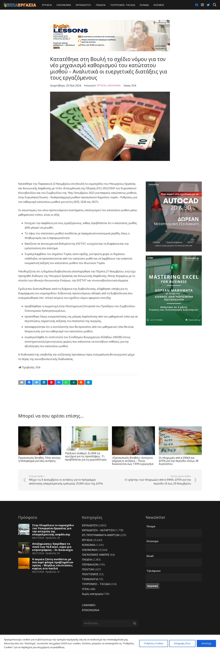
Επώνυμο (152, 541)
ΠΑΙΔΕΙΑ (87, 559)
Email (150, 556)
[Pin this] (51, 382)
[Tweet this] (36, 382)
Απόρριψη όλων (182, 643)
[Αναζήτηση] (214, 5)
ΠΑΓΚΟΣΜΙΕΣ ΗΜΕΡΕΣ (96, 554)
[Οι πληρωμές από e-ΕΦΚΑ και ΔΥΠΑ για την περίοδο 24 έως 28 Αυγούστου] (180, 440)
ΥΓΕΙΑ (85, 589)
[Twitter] (208, 5)
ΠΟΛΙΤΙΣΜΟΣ (90, 574)
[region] (110, 643)
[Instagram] (202, 5)
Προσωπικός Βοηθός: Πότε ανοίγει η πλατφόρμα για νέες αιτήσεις (39, 459)
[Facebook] (197, 5)
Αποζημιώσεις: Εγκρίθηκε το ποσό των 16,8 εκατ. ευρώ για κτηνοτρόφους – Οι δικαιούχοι (52, 547)
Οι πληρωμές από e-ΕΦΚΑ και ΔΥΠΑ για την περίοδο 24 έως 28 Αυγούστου (178, 461)
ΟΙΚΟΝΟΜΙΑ (113, 85)
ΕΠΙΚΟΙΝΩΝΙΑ (90, 610)
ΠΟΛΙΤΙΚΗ (88, 569)
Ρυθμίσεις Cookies (153, 643)
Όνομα (151, 526)
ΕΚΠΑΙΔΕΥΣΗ (90, 525)
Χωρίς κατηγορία (92, 594)
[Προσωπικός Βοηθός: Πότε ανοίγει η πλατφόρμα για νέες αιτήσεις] (39, 440)
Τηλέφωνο (154, 571)
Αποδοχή (206, 643)
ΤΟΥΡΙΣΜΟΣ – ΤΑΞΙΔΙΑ (96, 584)
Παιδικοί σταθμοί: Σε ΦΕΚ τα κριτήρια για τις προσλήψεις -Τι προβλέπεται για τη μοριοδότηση (85, 456)
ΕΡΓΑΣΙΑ (101, 85)
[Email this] (21, 382)
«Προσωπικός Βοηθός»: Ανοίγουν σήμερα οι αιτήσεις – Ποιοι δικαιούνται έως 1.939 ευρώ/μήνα (132, 461)
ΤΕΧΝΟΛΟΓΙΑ (90, 579)
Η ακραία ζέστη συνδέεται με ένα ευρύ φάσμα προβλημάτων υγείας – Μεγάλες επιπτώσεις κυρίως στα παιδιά (52, 563)
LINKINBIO (88, 605)
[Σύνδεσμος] (20, 4)
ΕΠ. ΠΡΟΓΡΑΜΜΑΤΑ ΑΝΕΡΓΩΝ (101, 535)
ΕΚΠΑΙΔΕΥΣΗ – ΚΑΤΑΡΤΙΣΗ (98, 530)
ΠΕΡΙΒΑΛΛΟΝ (90, 564)
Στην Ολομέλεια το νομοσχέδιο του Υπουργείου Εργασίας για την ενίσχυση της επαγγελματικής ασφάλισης (53, 529)
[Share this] (29, 382)
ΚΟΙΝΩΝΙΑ (88, 545)
